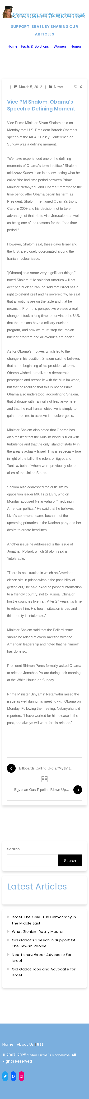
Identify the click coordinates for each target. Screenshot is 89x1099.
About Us (25, 1044)
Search (13, 848)
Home (12, 46)
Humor (75, 46)
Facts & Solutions (35, 46)
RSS (40, 1044)
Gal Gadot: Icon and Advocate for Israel (43, 972)
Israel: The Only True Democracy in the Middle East (44, 920)
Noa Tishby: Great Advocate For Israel (41, 957)
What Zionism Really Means (37, 931)
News (58, 87)
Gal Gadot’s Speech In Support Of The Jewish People (43, 943)
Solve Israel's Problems (48, 1055)
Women (60, 46)
